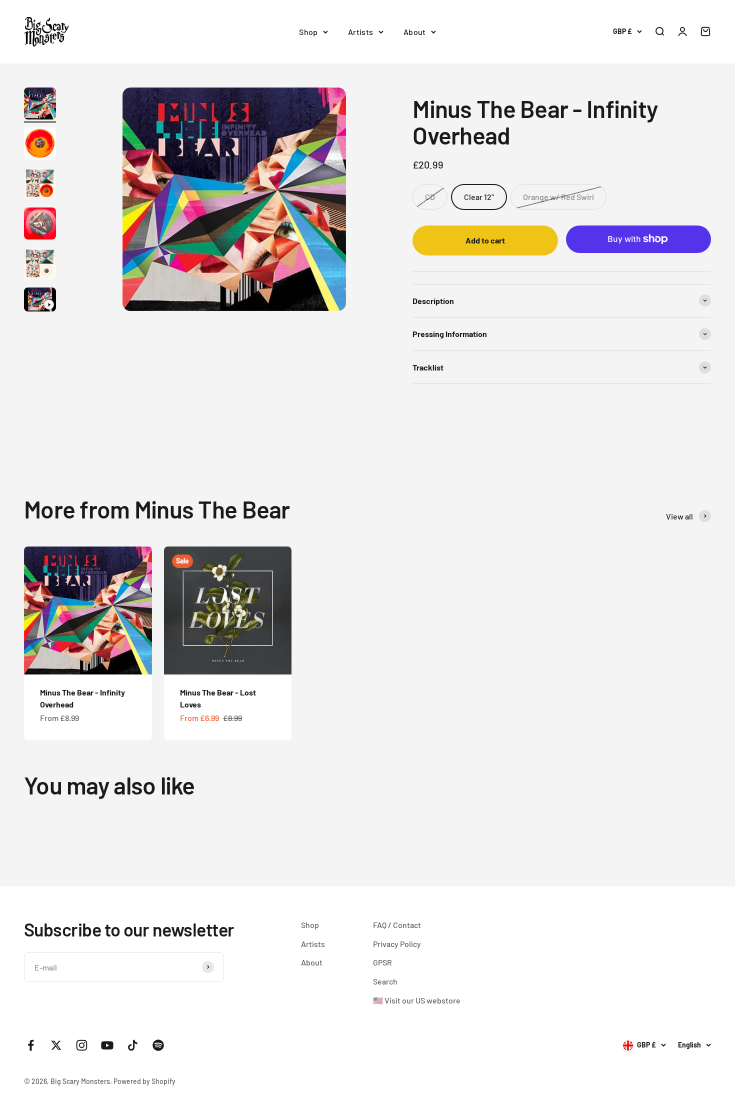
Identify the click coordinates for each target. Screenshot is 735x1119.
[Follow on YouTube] (107, 1045)
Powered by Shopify (145, 1081)
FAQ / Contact (397, 925)
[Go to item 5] (40, 265)
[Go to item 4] (40, 225)
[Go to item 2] (40, 145)
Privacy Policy (397, 943)
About (415, 31)
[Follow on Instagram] (81, 1045)
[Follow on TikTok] (133, 1045)
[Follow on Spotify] (158, 1045)
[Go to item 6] (40, 301)
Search (385, 981)
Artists (361, 31)
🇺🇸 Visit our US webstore (416, 1000)
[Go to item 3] (40, 185)
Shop (308, 31)
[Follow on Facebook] (31, 1045)
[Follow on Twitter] (56, 1045)
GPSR (382, 962)
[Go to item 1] (40, 105)
